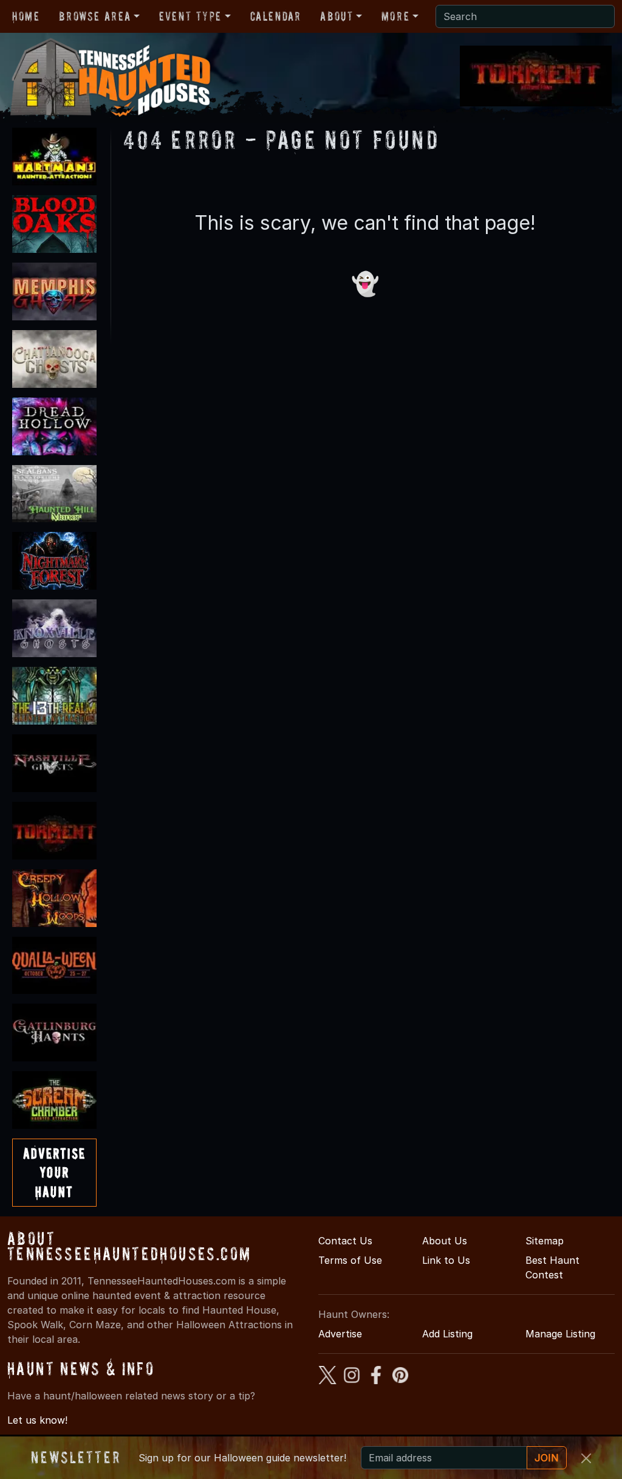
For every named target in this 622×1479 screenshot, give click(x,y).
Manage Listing (560, 1334)
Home (25, 16)
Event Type (190, 16)
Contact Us (345, 1241)
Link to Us (446, 1260)
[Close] (586, 1458)
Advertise (340, 1334)
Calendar (275, 16)
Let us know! (37, 1420)
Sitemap (544, 1241)
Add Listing (447, 1334)
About (336, 16)
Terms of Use (350, 1260)
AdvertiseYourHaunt (54, 1172)
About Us (444, 1241)
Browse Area (95, 16)
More (395, 16)
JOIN (547, 1458)
